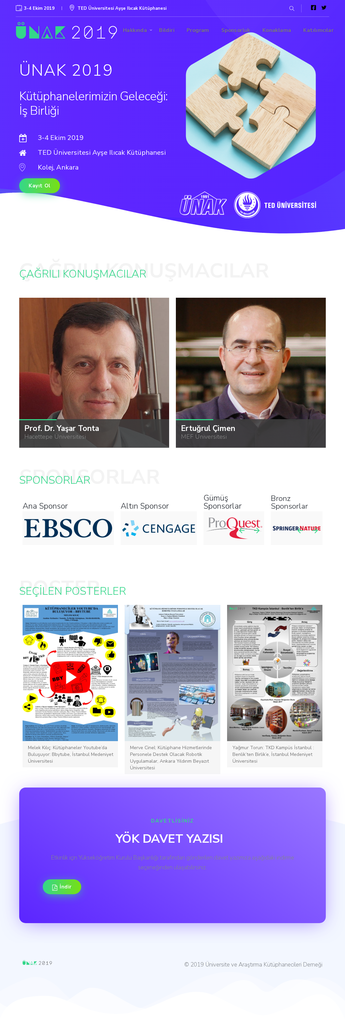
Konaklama (276, 30)
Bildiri (167, 30)
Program (198, 30)
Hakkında (135, 30)
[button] (290, 8)
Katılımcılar (318, 30)
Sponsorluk (235, 30)
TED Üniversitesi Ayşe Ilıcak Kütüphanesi (121, 8)
